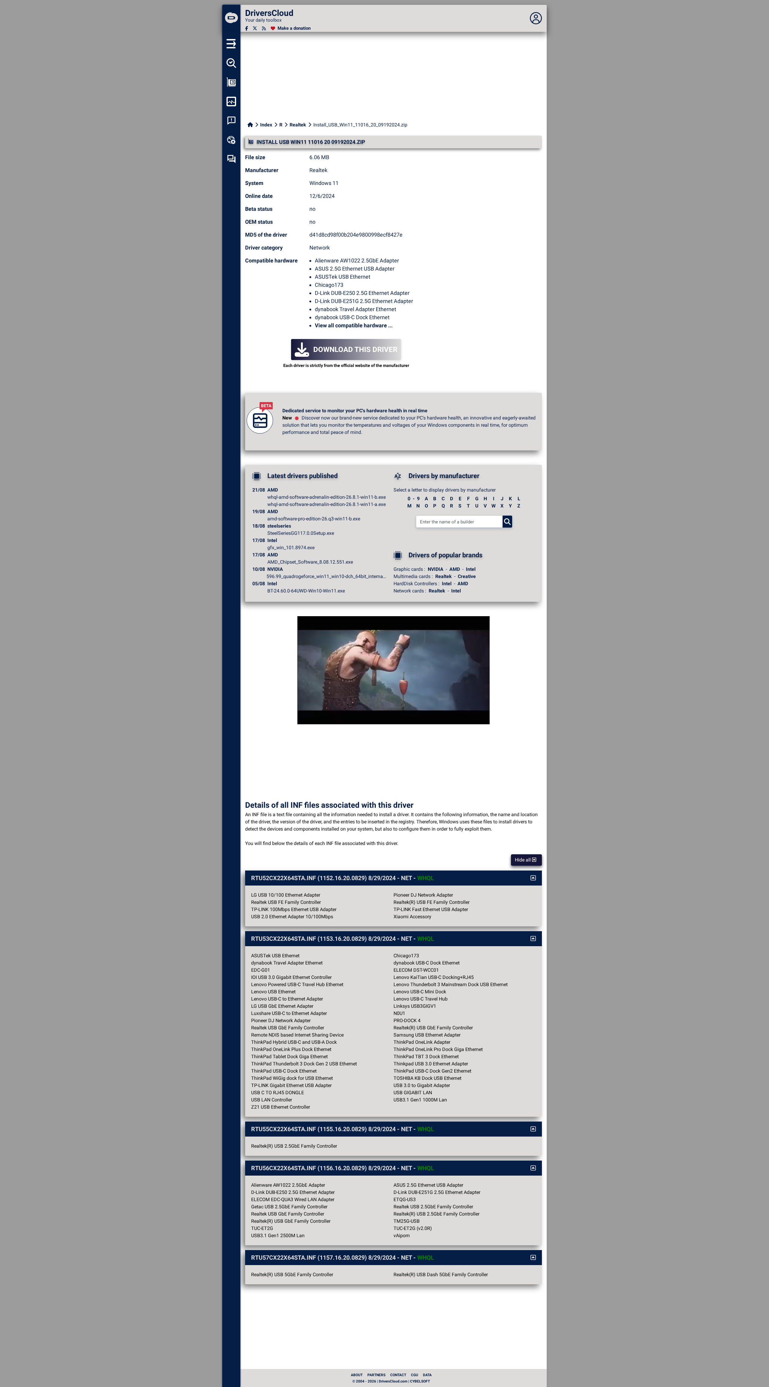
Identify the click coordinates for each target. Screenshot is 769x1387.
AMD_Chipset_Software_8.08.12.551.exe (310, 562)
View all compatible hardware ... (354, 325)
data (427, 1375)
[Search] (507, 522)
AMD (454, 569)
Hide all (523, 860)
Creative (467, 576)
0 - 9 (414, 498)
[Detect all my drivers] (231, 63)
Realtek (298, 125)
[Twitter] (255, 28)
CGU (414, 1375)
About (357, 1375)
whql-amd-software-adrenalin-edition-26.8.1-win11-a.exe (326, 504)
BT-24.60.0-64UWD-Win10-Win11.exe (306, 591)
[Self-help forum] (231, 159)
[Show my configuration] (231, 82)
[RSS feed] (264, 28)
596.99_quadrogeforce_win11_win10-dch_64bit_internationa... (326, 576)
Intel (471, 569)
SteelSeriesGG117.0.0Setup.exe (300, 533)
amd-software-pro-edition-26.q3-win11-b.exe (313, 519)
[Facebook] (246, 28)
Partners (376, 1375)
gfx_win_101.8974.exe (291, 547)
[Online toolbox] (231, 140)
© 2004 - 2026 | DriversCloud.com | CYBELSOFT (391, 1381)
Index (266, 125)
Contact (398, 1375)
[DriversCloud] (231, 18)
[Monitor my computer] (231, 101)
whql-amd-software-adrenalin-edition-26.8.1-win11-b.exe (326, 497)
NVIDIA (435, 569)
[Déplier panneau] (536, 18)
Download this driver (355, 349)
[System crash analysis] (231, 121)
